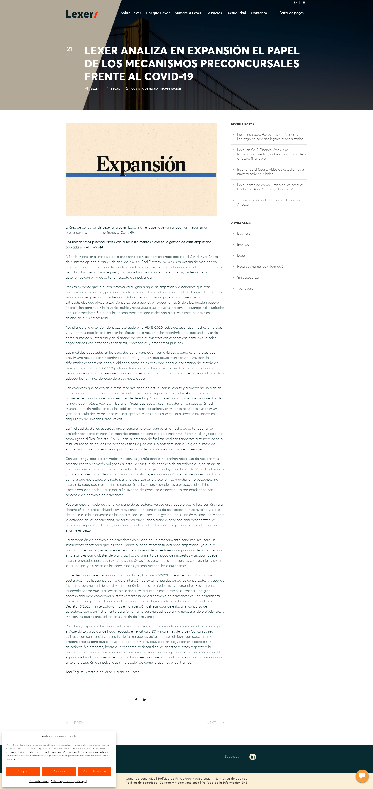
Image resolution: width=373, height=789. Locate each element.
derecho (151, 89)
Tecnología (245, 288)
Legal (115, 89)
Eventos (243, 244)
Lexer (95, 89)
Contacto (259, 13)
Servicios (214, 13)
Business (243, 233)
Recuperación (170, 89)
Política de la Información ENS (224, 782)
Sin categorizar (248, 277)
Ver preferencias (94, 771)
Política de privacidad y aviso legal (69, 781)
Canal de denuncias (140, 778)
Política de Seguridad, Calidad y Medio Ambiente (162, 782)
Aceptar (23, 771)
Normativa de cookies (231, 778)
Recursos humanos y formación (261, 266)
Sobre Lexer (131, 13)
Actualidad (236, 13)
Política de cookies (39, 781)
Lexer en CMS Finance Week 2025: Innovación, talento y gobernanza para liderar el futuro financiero (272, 154)
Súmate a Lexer (188, 13)
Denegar (59, 771)
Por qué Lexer (158, 13)
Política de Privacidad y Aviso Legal (185, 778)
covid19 (137, 89)
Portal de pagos (291, 13)
